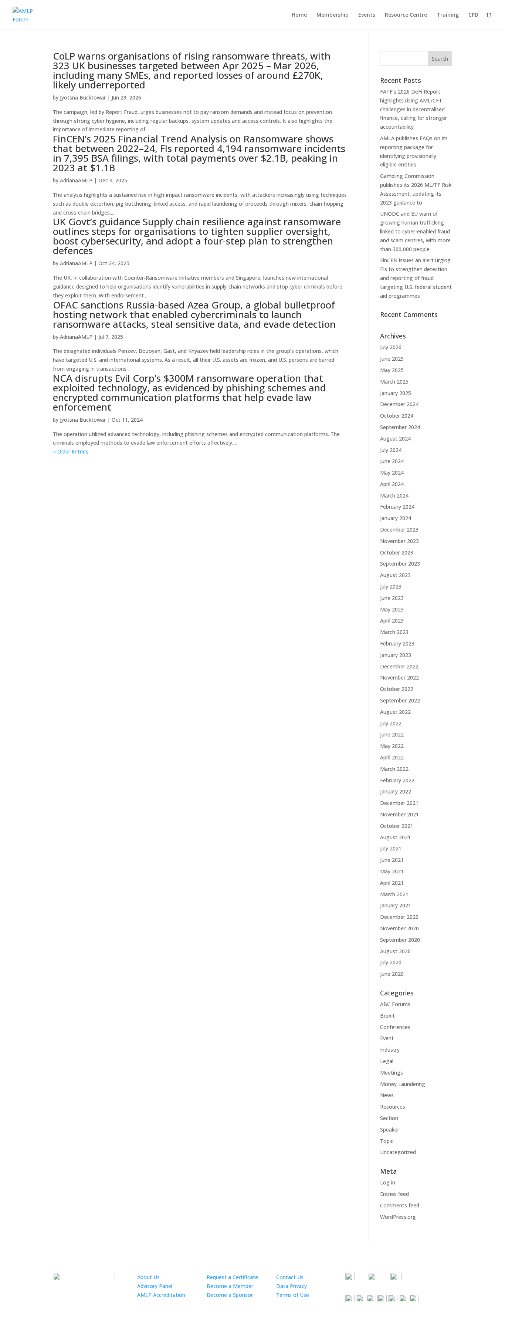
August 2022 (395, 711)
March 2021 (394, 894)
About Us (148, 1277)
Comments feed (399, 1205)
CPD (473, 15)
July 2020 (390, 962)
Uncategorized (398, 1152)
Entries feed (394, 1193)
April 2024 (392, 484)
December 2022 (399, 666)
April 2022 (392, 757)
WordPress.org (398, 1216)
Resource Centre (406, 15)
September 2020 (400, 939)
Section (389, 1118)
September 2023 (400, 563)
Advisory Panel (154, 1286)
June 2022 (392, 734)
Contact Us (290, 1277)
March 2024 (394, 495)
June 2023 (392, 597)
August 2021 (395, 837)
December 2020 (399, 916)
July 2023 (390, 586)
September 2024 (400, 427)
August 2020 (395, 951)
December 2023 (399, 529)
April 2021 (392, 882)
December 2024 (399, 404)
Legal (386, 1061)
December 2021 (399, 802)
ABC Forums (395, 1004)
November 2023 (399, 541)
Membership (332, 15)
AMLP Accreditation (161, 1294)
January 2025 (395, 393)
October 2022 (396, 688)
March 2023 (394, 632)
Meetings (391, 1072)
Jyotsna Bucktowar (83, 97)
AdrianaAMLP (76, 180)
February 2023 (397, 643)
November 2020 (399, 928)
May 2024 (392, 472)
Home (299, 15)
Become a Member (230, 1286)
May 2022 (392, 745)
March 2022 (394, 768)
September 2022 (400, 700)
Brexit (387, 1015)
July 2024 (390, 450)
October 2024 (396, 415)
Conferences (395, 1027)
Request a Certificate (232, 1277)
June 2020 (392, 973)
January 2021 (395, 905)
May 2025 (392, 370)
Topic (386, 1140)
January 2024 (395, 518)
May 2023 (392, 609)
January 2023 (395, 654)
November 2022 (399, 677)
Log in (387, 1182)
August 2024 (395, 438)
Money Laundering (402, 1084)
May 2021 (392, 871)
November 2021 (399, 814)
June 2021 (392, 859)
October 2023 (396, 552)
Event (387, 1038)
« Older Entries (70, 451)
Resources (392, 1106)
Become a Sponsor (230, 1294)
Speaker (389, 1129)
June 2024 (392, 461)
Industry (390, 1049)
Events (366, 15)
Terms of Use (292, 1294)
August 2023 (395, 575)
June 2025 (392, 358)
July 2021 (390, 848)
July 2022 (390, 723)
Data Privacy (291, 1286)
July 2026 (390, 347)
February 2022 (397, 780)
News (387, 1095)
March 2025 (394, 381)
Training (448, 15)
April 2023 (392, 620)
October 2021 (396, 825)
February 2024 (397, 506)
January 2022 (395, 791)
